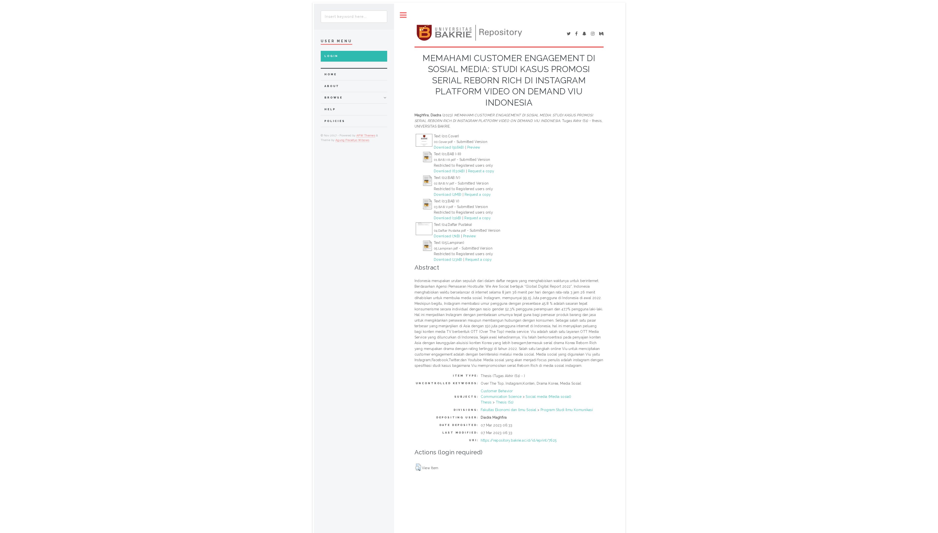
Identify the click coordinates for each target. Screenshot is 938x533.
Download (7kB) (447, 236)
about (331, 86)
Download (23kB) (448, 259)
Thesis (486, 402)
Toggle (403, 15)
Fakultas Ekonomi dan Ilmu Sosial (508, 410)
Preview (473, 147)
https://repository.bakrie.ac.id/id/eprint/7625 (518, 440)
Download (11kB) (447, 218)
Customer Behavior (497, 391)
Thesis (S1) (505, 402)
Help (329, 109)
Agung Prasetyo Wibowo (352, 140)
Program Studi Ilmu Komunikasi (567, 410)
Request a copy (481, 171)
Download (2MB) (448, 194)
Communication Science (501, 397)
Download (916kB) (449, 147)
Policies (334, 121)
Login (331, 56)
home (330, 74)
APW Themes (365, 135)
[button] (418, 467)
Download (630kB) (449, 171)
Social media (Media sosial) (548, 397)
